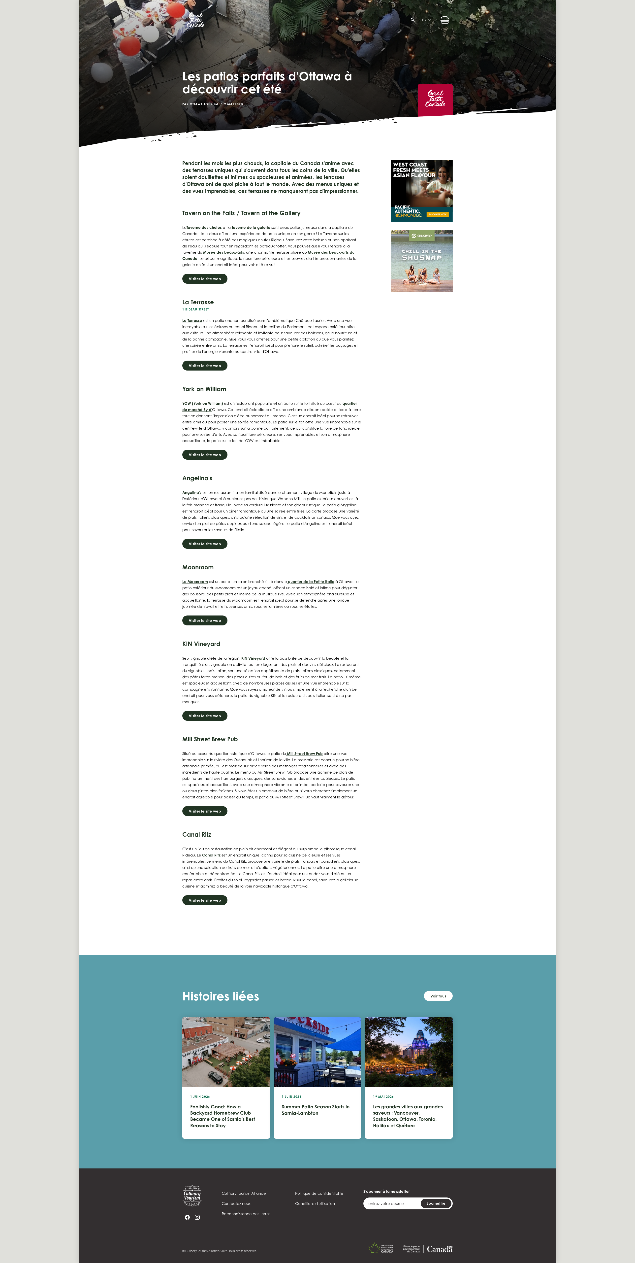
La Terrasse (192, 320)
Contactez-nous (236, 1203)
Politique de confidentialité (319, 1193)
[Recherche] (414, 20)
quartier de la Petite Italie (310, 581)
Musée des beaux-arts (223, 252)
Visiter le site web (205, 278)
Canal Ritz (211, 855)
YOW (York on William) (202, 403)
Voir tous (438, 996)
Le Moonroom (195, 581)
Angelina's (191, 492)
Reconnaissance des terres (246, 1213)
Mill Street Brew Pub (304, 753)
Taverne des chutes (204, 227)
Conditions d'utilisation (315, 1203)
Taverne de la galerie (250, 227)
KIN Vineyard (252, 658)
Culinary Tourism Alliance (244, 1193)
